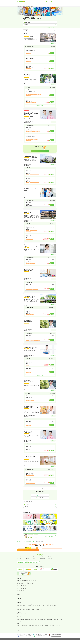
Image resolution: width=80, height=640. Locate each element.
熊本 (28, 591)
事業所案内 (18, 630)
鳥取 (23, 588)
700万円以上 (38, 609)
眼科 (38, 619)
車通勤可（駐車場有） (38, 625)
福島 (35, 580)
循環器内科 (36, 617)
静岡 (23, 585)
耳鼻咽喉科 (41, 619)
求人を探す (42, 556)
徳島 (19, 590)
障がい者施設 (47, 605)
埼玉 (24, 583)
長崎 (25, 591)
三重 (26, 585)
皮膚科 (45, 619)
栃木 (30, 583)
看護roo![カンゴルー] (19, 541)
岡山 (21, 588)
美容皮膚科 (22, 617)
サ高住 (43, 605)
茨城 (28, 583)
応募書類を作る (50, 556)
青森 (25, 580)
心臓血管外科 (58, 617)
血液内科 (40, 617)
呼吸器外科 (53, 617)
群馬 (32, 583)
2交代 (18, 613)
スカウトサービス (27, 558)
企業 (59, 605)
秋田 (31, 580)
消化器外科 (18, 619)
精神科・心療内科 (53, 619)
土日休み (27, 625)
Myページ (26, 556)
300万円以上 (19, 609)
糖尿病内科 (47, 617)
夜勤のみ (26, 613)
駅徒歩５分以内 (31, 625)
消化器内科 (32, 617)
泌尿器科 (48, 619)
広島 (19, 588)
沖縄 (37, 591)
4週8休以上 (23, 625)
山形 (33, 580)
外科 (50, 617)
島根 (26, 588)
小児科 (33, 619)
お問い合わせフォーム (22, 562)
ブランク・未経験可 (52, 625)
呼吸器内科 (28, 617)
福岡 (21, 591)
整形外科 (26, 619)
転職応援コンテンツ (36, 558)
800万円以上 (42, 609)
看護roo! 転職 (26, 541)
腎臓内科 (43, 617)
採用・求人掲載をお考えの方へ (34, 562)
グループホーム (39, 605)
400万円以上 (24, 609)
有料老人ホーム (25, 605)
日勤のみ (23, 613)
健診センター (51, 605)
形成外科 (29, 619)
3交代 (20, 613)
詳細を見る (52, 53)
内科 (25, 617)
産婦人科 (36, 619)
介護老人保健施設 (19, 605)
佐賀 (23, 591)
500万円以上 (28, 609)
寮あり (43, 625)
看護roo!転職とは (19, 556)
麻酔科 (61, 619)
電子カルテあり (58, 625)
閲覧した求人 (19, 558)
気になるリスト (58, 556)
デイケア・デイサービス (32, 605)
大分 (30, 591)
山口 (28, 588)
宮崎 (32, 591)
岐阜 (21, 585)
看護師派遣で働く (43, 558)
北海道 (23, 580)
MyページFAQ (50, 558)
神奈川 (22, 583)
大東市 (33, 541)
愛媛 (23, 590)
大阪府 (30, 541)
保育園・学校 (56, 605)
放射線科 (58, 619)
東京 (19, 583)
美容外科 (18, 617)
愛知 (19, 585)
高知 (26, 590)
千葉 (26, 583)
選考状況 (34, 556)
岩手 (27, 580)
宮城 (29, 580)
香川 (21, 590)
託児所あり (46, 625)
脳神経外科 (22, 619)
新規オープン (19, 625)
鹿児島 (34, 591)
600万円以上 (33, 609)
